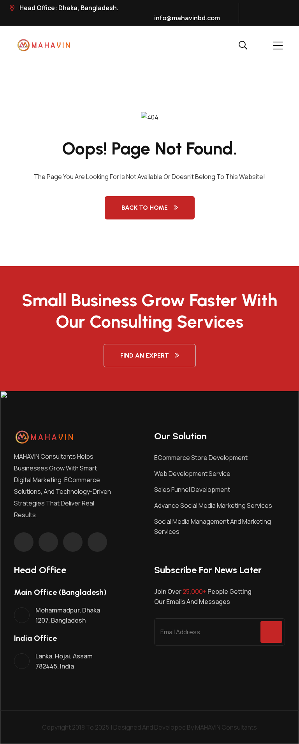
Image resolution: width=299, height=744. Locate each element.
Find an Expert (144, 355)
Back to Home (144, 207)
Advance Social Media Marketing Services (213, 505)
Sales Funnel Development (192, 489)
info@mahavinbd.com (187, 18)
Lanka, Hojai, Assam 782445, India (64, 661)
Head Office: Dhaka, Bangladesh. (68, 8)
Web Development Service (192, 473)
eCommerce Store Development (201, 457)
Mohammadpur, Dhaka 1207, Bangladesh (67, 615)
